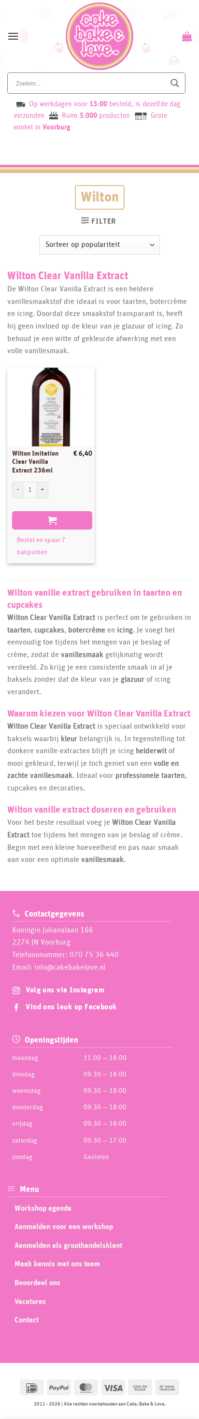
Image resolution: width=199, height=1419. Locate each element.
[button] (13, 36)
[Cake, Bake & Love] (100, 36)
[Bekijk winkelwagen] (186, 36)
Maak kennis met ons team (57, 1264)
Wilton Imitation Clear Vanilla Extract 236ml (35, 462)
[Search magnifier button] (175, 83)
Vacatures (30, 1301)
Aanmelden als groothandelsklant (68, 1245)
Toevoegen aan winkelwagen (52, 520)
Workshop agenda (42, 1208)
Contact (26, 1320)
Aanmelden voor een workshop (63, 1227)
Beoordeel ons (37, 1283)
